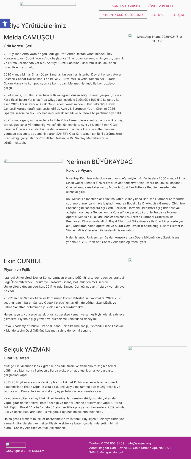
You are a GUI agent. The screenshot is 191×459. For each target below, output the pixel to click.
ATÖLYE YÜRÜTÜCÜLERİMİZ (123, 15)
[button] (5, 23)
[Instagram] (69, 448)
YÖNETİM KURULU (161, 6)
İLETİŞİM (178, 15)
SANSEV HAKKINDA (126, 6)
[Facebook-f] (76, 448)
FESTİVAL (157, 15)
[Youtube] (84, 448)
